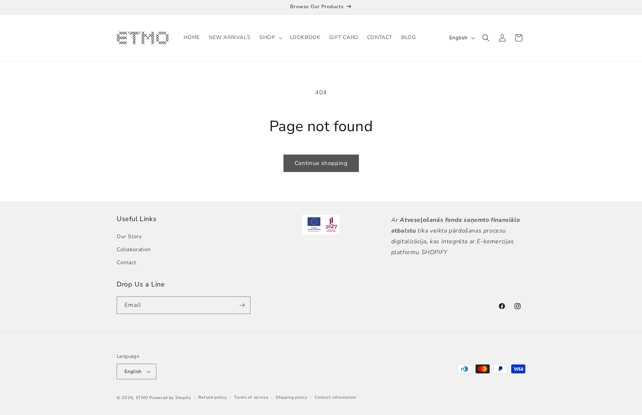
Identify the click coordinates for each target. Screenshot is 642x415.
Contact (126, 262)
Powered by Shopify (170, 398)
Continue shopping (321, 163)
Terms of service (251, 397)
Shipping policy (292, 397)
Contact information (335, 397)
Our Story (129, 236)
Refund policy (212, 397)
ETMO (142, 398)
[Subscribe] (242, 305)
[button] (270, 37)
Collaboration (134, 249)
